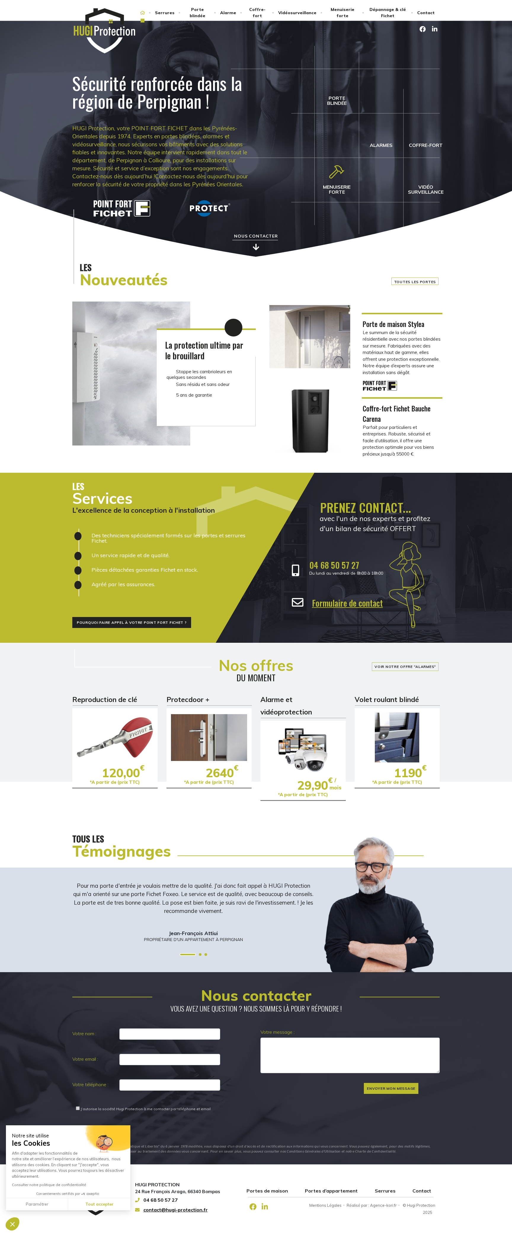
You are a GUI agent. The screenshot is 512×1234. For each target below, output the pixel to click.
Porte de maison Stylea (393, 324)
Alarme (228, 12)
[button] (12, 1224)
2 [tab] (200, 954)
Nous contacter (256, 236)
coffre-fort (426, 145)
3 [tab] (205, 954)
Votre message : (277, 1032)
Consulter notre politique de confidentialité (49, 1184)
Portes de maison (267, 1191)
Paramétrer (37, 1204)
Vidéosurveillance (297, 12)
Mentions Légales (325, 1205)
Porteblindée (337, 100)
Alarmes (381, 145)
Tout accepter (99, 1204)
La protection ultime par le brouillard (204, 350)
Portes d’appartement (331, 1191)
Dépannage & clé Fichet (387, 12)
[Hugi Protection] (104, 31)
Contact (426, 12)
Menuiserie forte (342, 12)
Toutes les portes (415, 282)
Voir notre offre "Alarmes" (405, 666)
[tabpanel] (193, 905)
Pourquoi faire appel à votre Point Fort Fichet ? (132, 622)
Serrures (165, 12)
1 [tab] (188, 954)
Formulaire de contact (347, 603)
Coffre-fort (257, 12)
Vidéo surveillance (426, 189)
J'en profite (115, 737)
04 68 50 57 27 (334, 565)
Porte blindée (197, 12)
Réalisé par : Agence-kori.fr (372, 1205)
